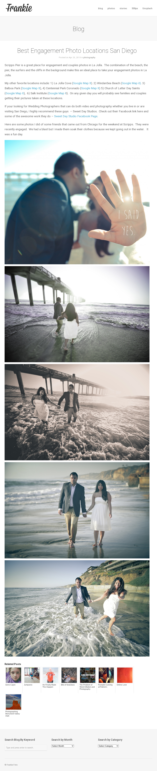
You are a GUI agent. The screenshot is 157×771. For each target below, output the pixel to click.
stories (123, 8)
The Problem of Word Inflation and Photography (87, 687)
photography (89, 57)
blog (100, 8)
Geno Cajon (10, 685)
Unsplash (147, 8)
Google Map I (57, 93)
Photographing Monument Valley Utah (12, 714)
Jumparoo (28, 685)
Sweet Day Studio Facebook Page (75, 116)
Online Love (122, 685)
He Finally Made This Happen (49, 686)
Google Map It (82, 83)
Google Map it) (131, 83)
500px (135, 8)
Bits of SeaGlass (68, 685)
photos (111, 8)
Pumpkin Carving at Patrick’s (105, 686)
